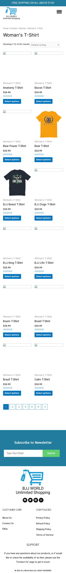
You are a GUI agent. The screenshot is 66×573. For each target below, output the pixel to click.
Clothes (13, 28)
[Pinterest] (35, 500)
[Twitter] (30, 500)
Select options (12, 101)
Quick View (17, 79)
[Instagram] (41, 500)
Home (5, 28)
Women (22, 28)
